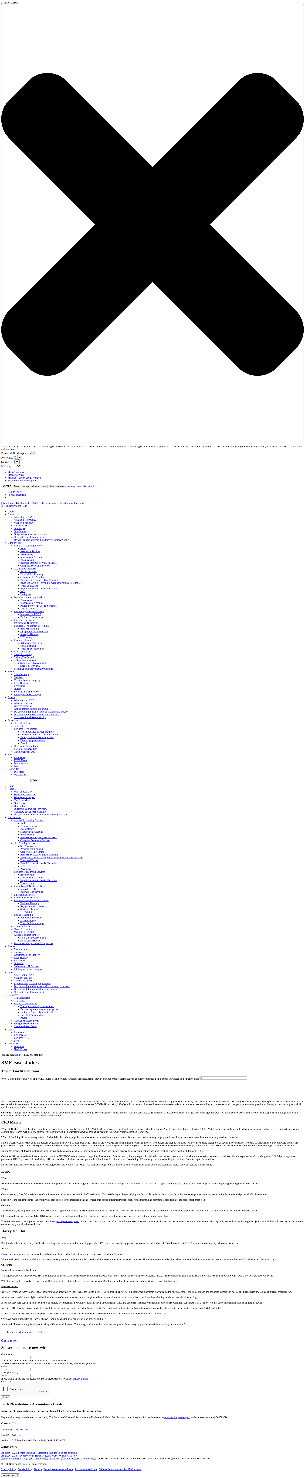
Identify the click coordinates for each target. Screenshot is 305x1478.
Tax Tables (19, 726)
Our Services (14, 542)
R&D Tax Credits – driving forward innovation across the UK (51, 582)
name (4, 1366)
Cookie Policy (15, 491)
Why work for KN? (24, 700)
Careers (11, 697)
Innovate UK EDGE (30, 614)
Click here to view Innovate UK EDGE (25, 1332)
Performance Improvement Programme (33, 668)
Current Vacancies (23, 706)
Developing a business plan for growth (39, 734)
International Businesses (26, 623)
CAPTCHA (7, 1381)
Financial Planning (23, 640)
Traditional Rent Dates (25, 751)
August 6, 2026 (9, 1452)
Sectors (11, 671)
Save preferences (57, 486)
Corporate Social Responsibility (30, 537)
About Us (12, 514)
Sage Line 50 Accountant (33, 663)
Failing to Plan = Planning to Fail (37, 737)
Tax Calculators (22, 723)
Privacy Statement (17, 494)
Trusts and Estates (29, 585)
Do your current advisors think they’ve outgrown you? (41, 540)
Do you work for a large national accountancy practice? (42, 711)
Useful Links (20, 774)
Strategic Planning (29, 634)
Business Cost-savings (31, 617)
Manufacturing (21, 674)
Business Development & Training (31, 625)
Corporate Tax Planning (32, 577)
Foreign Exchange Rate (26, 749)
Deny (16, 486)
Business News (21, 763)
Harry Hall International (13, 1254)
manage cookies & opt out (34, 486)
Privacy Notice (80, 1378)
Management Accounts (31, 557)
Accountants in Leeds (62, 1469)
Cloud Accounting (23, 654)
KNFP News (20, 760)
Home (11, 511)
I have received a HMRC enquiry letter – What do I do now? (47, 1455)
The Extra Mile (21, 525)
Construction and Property (27, 680)
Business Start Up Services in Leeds (38, 562)
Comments (6, 1354)
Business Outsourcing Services (29, 597)
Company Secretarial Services (35, 565)
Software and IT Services (26, 691)
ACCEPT (7, 486)
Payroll (23, 743)
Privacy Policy (8, 1469)
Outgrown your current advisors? (30, 534)
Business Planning (29, 628)
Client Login (7, 503)
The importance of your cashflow (37, 731)
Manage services (16, 474)
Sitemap (38, 1469)
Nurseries (19, 688)
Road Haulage (21, 683)
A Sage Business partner (26, 660)
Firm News (19, 757)
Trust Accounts (27, 608)
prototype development (67, 1221)
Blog (16, 766)
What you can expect (24, 522)
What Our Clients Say (25, 519)
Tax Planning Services (25, 568)
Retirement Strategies (31, 643)
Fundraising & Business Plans (29, 611)
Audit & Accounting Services (29, 545)
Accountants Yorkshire (86, 1469)
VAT (22, 591)
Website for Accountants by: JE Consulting (120, 1469)
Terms (47, 1469)
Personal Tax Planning (31, 574)
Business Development (25, 728)
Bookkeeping (27, 560)
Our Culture (20, 531)
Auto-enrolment (22, 651)
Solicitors (18, 677)
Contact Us (13, 769)
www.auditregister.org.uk (177, 1417)
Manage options (16, 472)
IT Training (26, 637)
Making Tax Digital (24, 657)
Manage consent (10, 1475)
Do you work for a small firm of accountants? (37, 714)
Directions (19, 771)
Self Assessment (28, 571)
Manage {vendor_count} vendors (24, 477)
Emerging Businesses (24, 620)
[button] (152, 224)
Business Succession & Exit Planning (39, 580)
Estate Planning (28, 645)
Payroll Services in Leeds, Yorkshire (38, 588)
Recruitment (20, 686)
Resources (13, 720)
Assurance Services (30, 551)
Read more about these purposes (24, 480)
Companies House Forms (26, 746)
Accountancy (27, 554)
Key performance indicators (34, 631)
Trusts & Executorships (32, 648)
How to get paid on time (32, 740)
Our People (19, 528)
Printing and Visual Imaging (28, 694)
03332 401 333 (35, 503)
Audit (23, 548)
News (11, 754)
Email (9, 1372)
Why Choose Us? (23, 517)
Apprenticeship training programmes (32, 708)
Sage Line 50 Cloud (30, 665)
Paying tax (25, 594)
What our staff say (23, 703)
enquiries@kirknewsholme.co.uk (67, 503)
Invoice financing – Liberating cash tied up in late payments (47, 1452)
